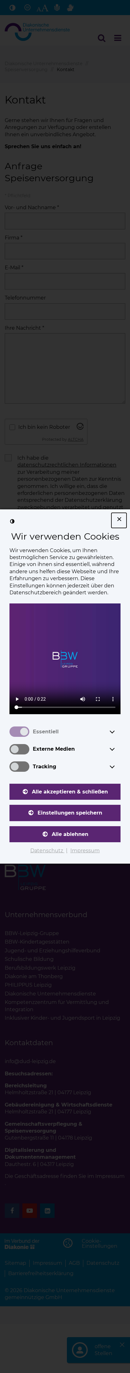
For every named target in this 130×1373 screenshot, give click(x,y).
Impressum (85, 851)
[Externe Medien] (118, 749)
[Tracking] (118, 766)
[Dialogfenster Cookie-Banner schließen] (119, 520)
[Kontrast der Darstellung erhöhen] (12, 521)
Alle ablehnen (70, 834)
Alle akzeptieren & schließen (70, 792)
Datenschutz (47, 851)
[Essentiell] (118, 731)
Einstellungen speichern (70, 813)
